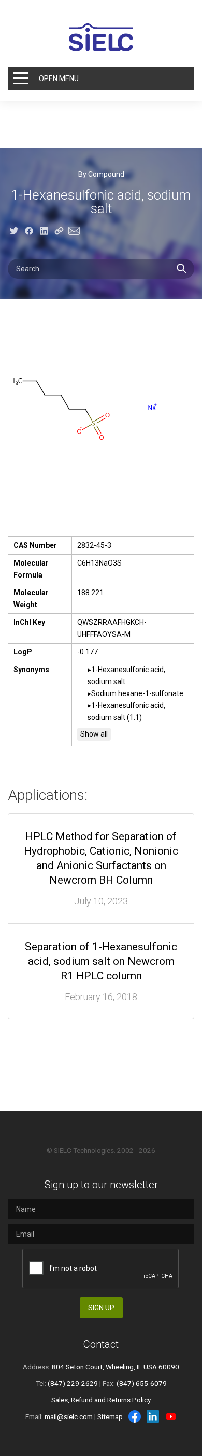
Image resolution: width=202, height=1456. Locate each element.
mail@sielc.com (69, 1416)
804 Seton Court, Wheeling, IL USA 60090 (115, 1366)
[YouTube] (171, 1416)
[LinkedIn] (153, 1416)
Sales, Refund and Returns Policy (101, 1400)
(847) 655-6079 (142, 1383)
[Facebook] (134, 1416)
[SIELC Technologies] (101, 37)
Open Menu (59, 78)
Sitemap (110, 1416)
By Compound (101, 174)
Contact (101, 1344)
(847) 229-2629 (73, 1383)
